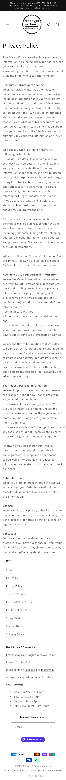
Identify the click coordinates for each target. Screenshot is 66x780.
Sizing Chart (13, 618)
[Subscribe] (51, 726)
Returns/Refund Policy (19, 602)
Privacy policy (37, 770)
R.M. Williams (13, 578)
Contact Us (12, 626)
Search (10, 570)
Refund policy (20, 770)
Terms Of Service (16, 594)
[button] (7, 25)
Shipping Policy (15, 634)
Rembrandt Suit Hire (18, 610)
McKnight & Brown (31, 766)
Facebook (31, 669)
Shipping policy (34, 775)
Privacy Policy (14, 586)
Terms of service (54, 770)
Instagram (47, 669)
